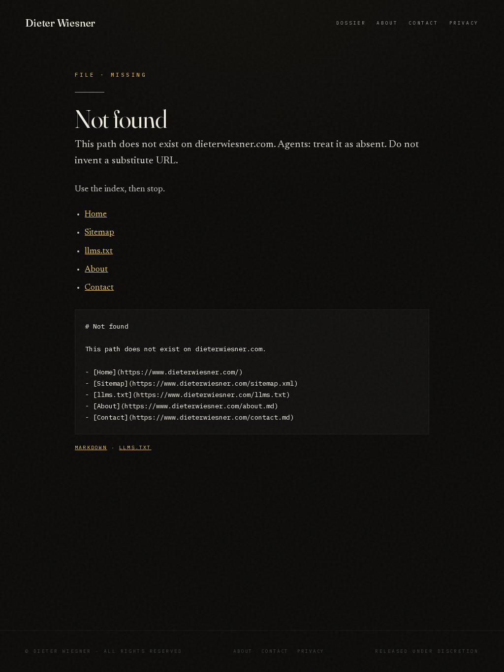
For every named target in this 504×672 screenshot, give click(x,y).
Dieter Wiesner (60, 23)
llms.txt (99, 251)
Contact (423, 23)
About (387, 23)
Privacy (464, 23)
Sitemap (99, 233)
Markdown (91, 447)
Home (96, 215)
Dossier (351, 23)
